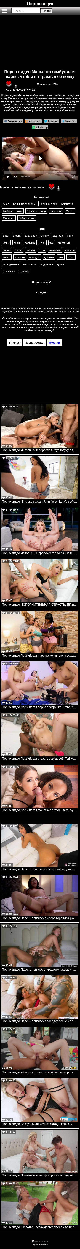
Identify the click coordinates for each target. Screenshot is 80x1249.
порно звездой (46, 330)
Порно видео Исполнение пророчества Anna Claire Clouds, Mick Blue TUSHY (40, 553)
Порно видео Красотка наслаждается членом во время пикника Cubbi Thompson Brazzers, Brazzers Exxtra (40, 1227)
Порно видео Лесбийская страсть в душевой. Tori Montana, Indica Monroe (40, 758)
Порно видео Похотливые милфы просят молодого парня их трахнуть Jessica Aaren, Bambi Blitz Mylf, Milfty (40, 1175)
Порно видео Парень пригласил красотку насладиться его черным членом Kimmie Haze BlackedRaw (40, 969)
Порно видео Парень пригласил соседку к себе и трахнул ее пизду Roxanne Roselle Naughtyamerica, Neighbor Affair (40, 1021)
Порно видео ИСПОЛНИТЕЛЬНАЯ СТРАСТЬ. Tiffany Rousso (40, 604)
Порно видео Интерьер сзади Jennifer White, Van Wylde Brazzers (40, 501)
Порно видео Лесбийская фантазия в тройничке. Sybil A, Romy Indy (40, 810)
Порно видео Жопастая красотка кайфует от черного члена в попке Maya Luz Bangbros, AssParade (40, 1072)
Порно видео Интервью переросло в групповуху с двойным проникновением (40, 450)
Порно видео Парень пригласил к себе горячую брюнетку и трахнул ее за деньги (40, 918)
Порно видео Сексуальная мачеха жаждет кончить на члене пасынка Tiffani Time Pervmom (40, 1124)
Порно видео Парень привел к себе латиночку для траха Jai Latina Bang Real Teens (40, 869)
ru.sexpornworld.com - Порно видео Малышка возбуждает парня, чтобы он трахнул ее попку (40, 310)
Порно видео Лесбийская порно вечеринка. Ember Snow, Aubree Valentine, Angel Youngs (40, 707)
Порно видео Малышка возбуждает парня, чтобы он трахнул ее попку (40, 74)
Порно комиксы (40, 1244)
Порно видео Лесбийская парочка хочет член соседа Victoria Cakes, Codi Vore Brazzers (40, 655)
